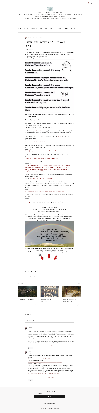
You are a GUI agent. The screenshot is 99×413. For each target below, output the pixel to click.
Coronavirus (58, 28)
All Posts (19, 28)
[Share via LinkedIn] (31, 272)
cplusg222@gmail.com (49, 403)
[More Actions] (73, 328)
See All (79, 283)
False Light (66, 28)
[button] (79, 28)
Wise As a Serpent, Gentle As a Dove (50, 13)
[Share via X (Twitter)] (28, 272)
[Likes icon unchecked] (29, 348)
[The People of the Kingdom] (27, 291)
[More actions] (73, 37)
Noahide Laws (34, 28)
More (72, 28)
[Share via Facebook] (25, 272)
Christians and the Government (46, 300)
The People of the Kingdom (27, 299)
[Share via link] (35, 272)
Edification (26, 28)
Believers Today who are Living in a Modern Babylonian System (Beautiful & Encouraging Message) (71, 300)
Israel (41, 28)
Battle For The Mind (49, 28)
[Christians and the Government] (49, 291)
